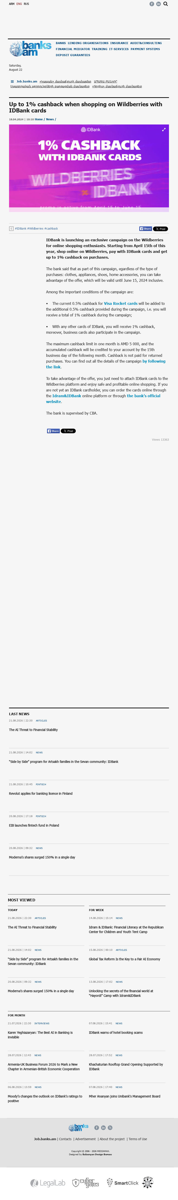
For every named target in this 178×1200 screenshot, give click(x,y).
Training (99, 49)
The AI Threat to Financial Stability (33, 730)
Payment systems (145, 49)
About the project (113, 1139)
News (39, 752)
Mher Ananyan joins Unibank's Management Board (124, 1096)
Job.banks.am (27, 81)
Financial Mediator (73, 49)
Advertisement (86, 1139)
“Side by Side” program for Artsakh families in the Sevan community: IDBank (63, 762)
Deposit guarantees (73, 55)
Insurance (119, 43)
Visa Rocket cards (120, 303)
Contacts (65, 1139)
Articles (41, 720)
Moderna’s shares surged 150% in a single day (42, 857)
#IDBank (20, 228)
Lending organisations (88, 43)
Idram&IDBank (66, 395)
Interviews (42, 1023)
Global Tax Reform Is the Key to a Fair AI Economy (124, 959)
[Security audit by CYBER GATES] (86, 1183)
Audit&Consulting (146, 43)
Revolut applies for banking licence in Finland (41, 793)
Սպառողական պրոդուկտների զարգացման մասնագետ (49, 86)
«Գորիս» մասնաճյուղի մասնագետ (117, 86)
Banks (61, 43)
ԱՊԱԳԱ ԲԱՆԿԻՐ (105, 81)
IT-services (119, 49)
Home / (40, 119)
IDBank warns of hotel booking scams (116, 1032)
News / (51, 119)
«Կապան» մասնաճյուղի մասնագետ (65, 81)
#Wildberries (35, 228)
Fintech (41, 784)
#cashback (50, 228)
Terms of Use (138, 1139)
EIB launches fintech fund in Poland (34, 825)
